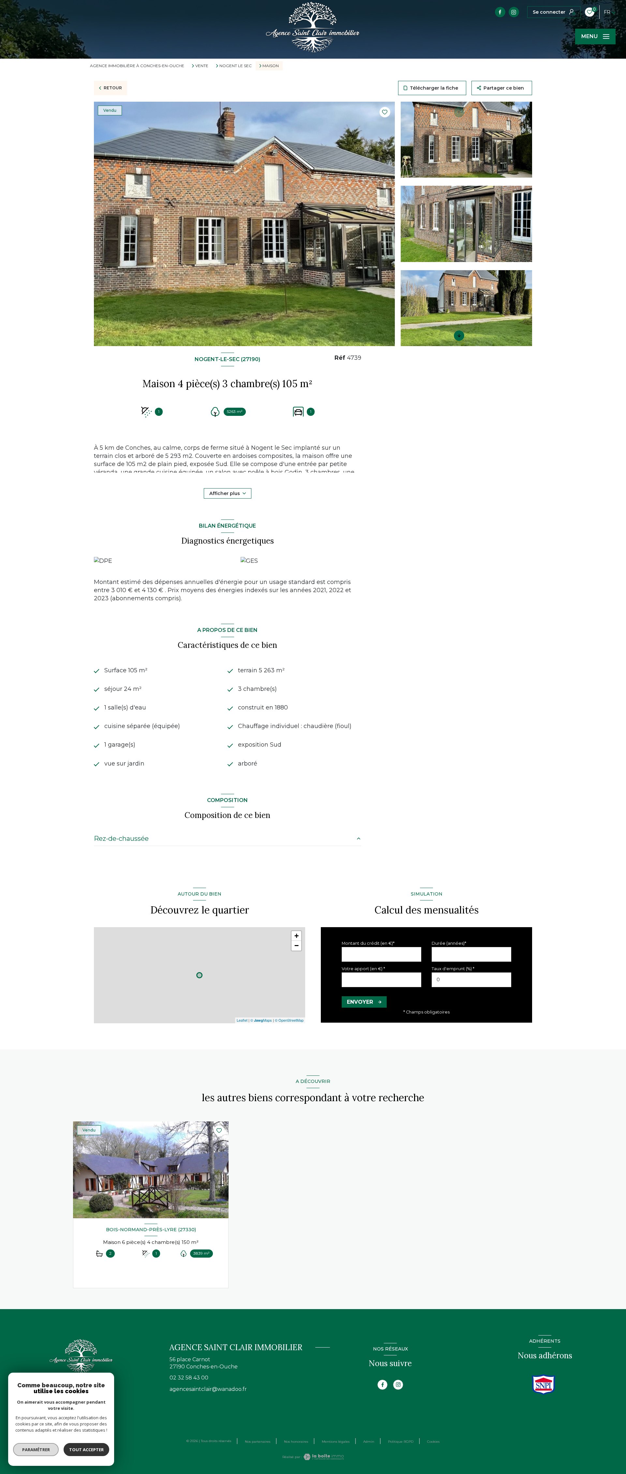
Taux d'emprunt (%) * (453, 968)
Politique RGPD (400, 1441)
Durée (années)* (449, 943)
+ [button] (296, 936)
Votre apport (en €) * (363, 968)
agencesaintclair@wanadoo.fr (208, 1389)
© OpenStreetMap (289, 1020)
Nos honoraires (296, 1441)
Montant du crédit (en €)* (368, 943)
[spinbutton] (471, 979)
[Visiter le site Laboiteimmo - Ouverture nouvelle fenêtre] (323, 1457)
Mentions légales (336, 1441)
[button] (459, 335)
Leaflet (242, 1020)
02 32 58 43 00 (189, 1378)
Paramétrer (36, 1449)
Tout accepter (86, 1449)
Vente (201, 66)
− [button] (296, 945)
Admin (368, 1441)
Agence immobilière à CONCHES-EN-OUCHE (137, 65)
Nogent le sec (235, 66)
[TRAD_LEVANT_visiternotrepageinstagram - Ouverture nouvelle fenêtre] (514, 12)
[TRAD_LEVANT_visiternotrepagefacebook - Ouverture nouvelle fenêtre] (500, 12)
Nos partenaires (257, 1441)
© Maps (261, 1020)
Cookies (433, 1442)
